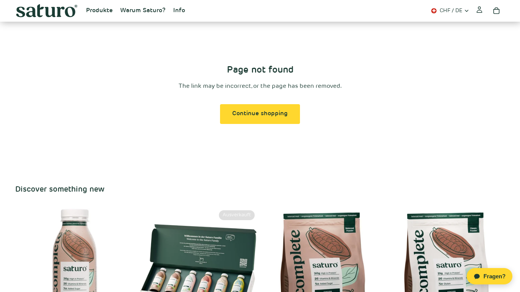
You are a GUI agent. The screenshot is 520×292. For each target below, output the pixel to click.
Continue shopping (260, 114)
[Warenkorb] (496, 10)
